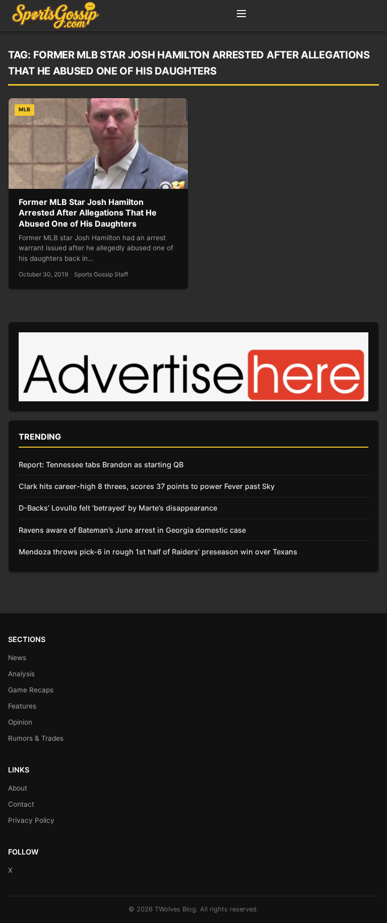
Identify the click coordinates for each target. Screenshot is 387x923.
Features (22, 706)
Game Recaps (30, 690)
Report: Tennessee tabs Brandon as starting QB (101, 464)
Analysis (21, 674)
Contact (21, 804)
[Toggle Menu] (241, 15)
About (17, 788)
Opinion (20, 722)
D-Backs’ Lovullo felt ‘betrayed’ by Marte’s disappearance (118, 508)
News (17, 658)
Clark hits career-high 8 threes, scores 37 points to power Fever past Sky (147, 486)
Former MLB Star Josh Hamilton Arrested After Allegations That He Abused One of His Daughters (88, 213)
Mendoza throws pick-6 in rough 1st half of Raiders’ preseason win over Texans (158, 551)
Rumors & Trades (35, 738)
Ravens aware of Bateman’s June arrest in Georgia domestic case (132, 530)
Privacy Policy (31, 820)
